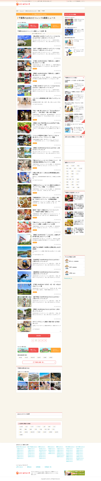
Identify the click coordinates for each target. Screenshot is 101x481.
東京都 (26, 432)
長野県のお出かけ (31, 448)
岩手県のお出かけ (20, 453)
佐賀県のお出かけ (79, 450)
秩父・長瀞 (47, 429)
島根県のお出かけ (69, 455)
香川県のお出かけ (69, 459)
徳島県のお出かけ (69, 461)
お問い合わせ (19, 467)
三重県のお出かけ (52, 451)
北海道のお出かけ (20, 448)
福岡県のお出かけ (79, 448)
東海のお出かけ (51, 446)
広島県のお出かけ (69, 448)
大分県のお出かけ (79, 455)
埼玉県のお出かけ (42, 453)
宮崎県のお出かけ (79, 456)
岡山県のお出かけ (69, 450)
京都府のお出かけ (60, 450)
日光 (53, 429)
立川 (54, 426)
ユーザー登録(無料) (76, 1)
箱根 (31, 429)
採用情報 (38, 467)
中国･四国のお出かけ (70, 446)
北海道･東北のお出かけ (21, 446)
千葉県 (39, 432)
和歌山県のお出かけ (60, 455)
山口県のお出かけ (69, 451)
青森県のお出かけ (20, 451)
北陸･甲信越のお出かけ (32, 446)
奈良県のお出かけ (60, 453)
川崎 (36, 429)
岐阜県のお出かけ (52, 450)
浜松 (77, 184)
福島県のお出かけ (20, 458)
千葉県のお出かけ (42, 451)
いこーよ (19, 1)
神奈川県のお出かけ (43, 450)
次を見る (38, 335)
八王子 (32, 426)
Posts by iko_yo (68, 278)
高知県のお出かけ (69, 458)
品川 (27, 426)
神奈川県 (32, 432)
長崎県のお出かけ (79, 451)
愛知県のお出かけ (52, 448)
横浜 (21, 429)
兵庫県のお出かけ (60, 451)
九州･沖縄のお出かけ (80, 446)
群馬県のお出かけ (42, 455)
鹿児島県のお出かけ (80, 458)
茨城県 (21, 434)
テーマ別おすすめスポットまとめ (39, 14)
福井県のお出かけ (31, 456)
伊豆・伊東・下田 (70, 179)
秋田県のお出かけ (20, 455)
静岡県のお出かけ (52, 453)
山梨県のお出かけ (31, 450)
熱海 (78, 179)
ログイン (83, 1)
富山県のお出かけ (31, 455)
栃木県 (56, 432)
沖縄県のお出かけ (79, 459)
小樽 (73, 187)
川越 (41, 429)
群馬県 (50, 432)
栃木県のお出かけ (42, 456)
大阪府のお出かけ (60, 448)
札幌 (72, 173)
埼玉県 (44, 432)
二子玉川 (38, 426)
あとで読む (70, 1)
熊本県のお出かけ (79, 453)
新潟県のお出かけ (31, 451)
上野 (44, 426)
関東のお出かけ (41, 446)
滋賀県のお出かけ (60, 456)
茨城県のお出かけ (42, 458)
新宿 (49, 426)
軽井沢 (68, 187)
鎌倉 (26, 429)
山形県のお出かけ (20, 456)
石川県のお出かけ (31, 453)
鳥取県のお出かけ (69, 453)
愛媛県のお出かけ (69, 456)
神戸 (75, 168)
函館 (78, 187)
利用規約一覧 (48, 467)
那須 (21, 432)
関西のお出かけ (59, 446)
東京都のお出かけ (42, 448)
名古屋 (73, 165)
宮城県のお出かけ (20, 450)
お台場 (21, 426)
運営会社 (29, 467)
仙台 (67, 171)
